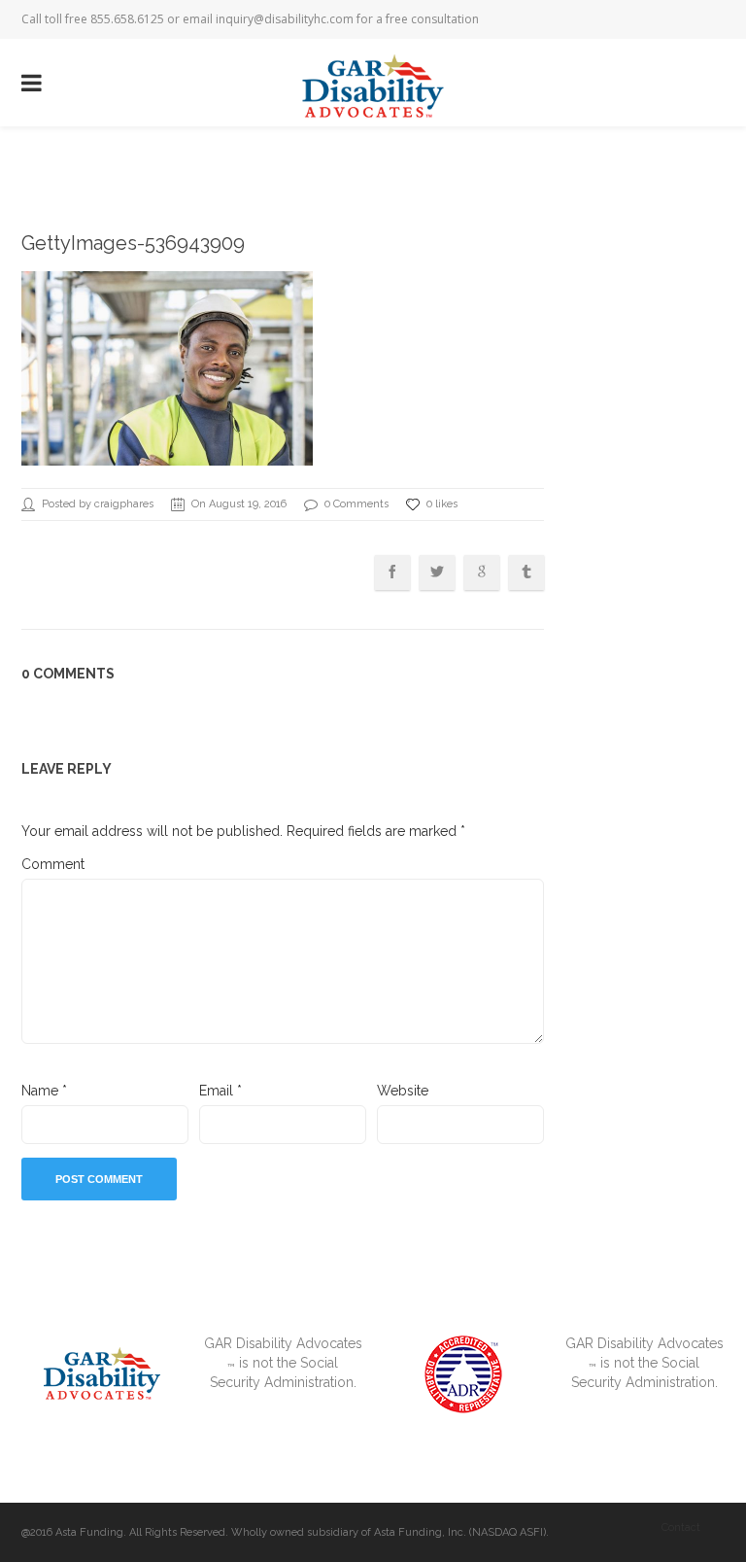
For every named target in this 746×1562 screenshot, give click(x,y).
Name (44, 1090)
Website (402, 1090)
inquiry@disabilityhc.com (285, 19)
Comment (53, 864)
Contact (680, 1527)
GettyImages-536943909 (133, 243)
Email (220, 1090)
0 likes (442, 504)
